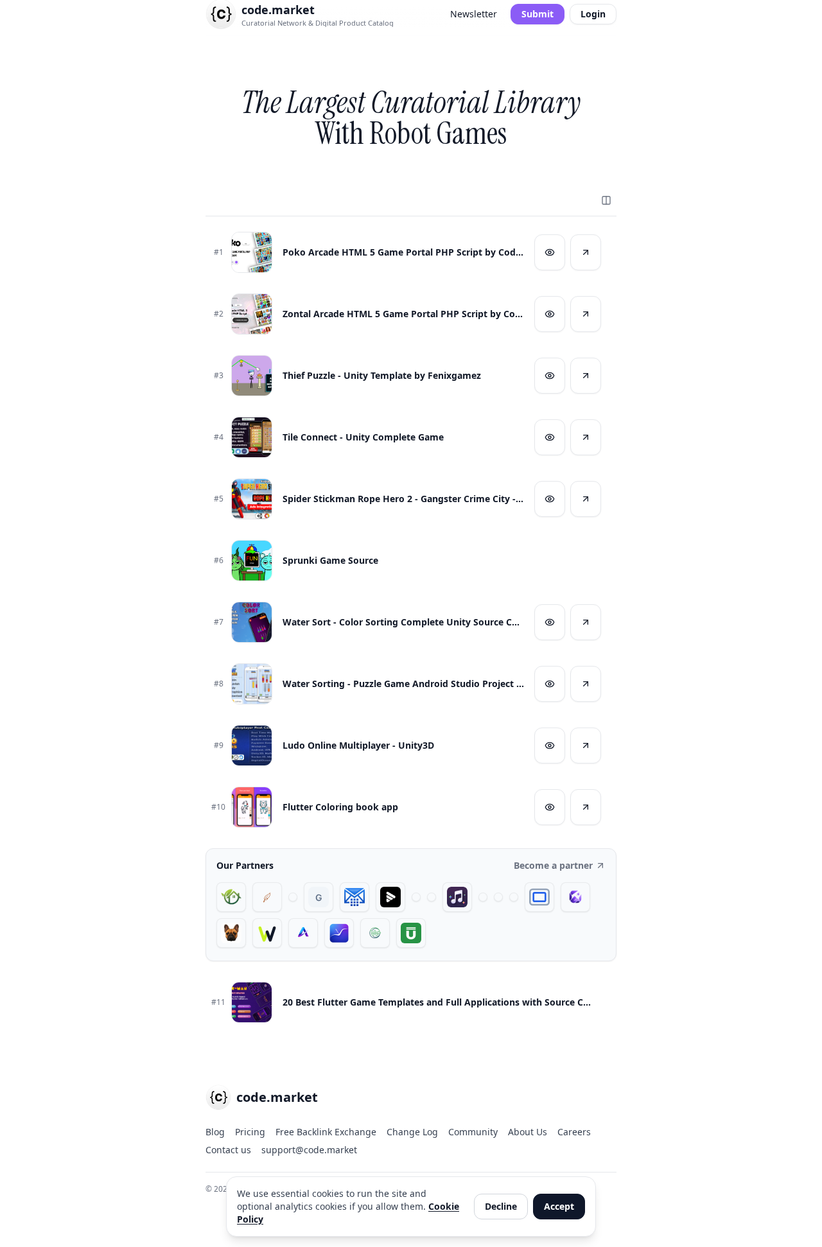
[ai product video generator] (390, 897)
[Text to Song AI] (457, 897)
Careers (574, 1132)
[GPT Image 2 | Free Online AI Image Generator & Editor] (431, 897)
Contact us (228, 1150)
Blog (215, 1132)
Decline (501, 1206)
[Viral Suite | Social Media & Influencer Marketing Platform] (339, 933)
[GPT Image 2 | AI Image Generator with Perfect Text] (575, 897)
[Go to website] (585, 252)
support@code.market (309, 1150)
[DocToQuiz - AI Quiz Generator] (482, 897)
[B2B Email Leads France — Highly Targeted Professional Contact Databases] (354, 897)
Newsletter (473, 14)
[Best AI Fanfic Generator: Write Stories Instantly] (267, 897)
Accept (559, 1206)
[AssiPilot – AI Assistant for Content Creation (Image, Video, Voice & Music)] (498, 897)
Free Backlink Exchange (325, 1132)
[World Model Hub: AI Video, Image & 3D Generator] (375, 933)
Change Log (412, 1132)
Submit (537, 14)
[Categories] (606, 200)
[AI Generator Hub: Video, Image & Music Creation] (303, 933)
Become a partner (553, 865)
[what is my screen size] (539, 897)
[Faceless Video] (416, 897)
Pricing (250, 1132)
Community (473, 1132)
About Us (527, 1132)
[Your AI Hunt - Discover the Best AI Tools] (292, 897)
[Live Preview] (549, 252)
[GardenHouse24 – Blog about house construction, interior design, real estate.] (231, 897)
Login (593, 14)
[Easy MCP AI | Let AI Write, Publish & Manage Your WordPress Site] (267, 933)
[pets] (231, 933)
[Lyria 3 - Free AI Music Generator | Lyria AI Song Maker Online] (513, 897)
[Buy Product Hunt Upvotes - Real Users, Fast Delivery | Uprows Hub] (411, 933)
